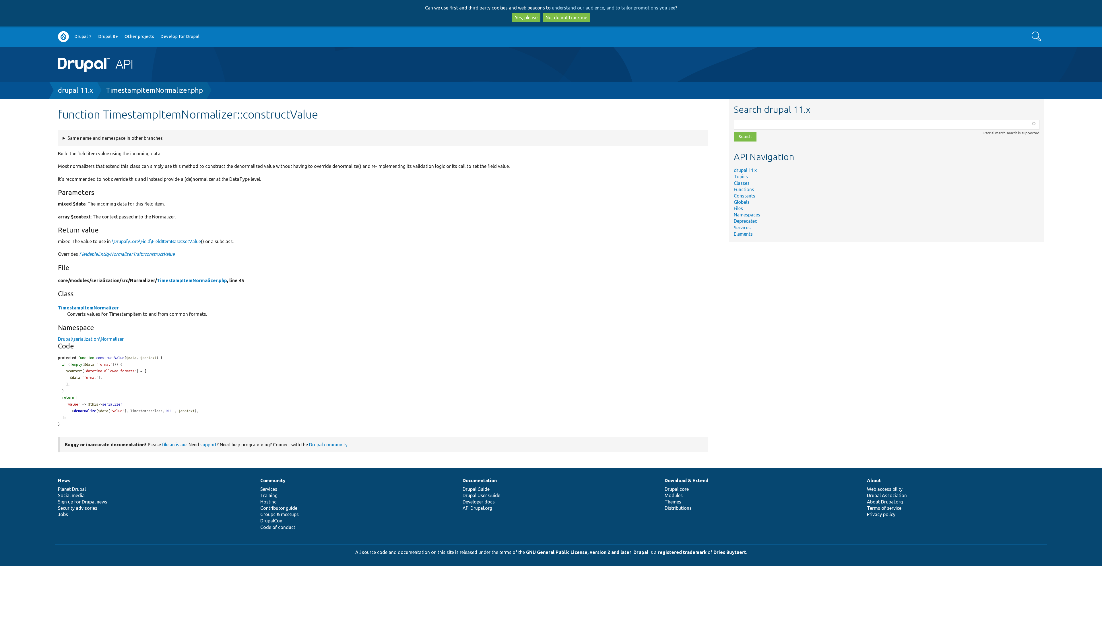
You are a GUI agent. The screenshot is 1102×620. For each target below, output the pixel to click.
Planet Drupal (72, 489)
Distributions (678, 508)
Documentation (480, 480)
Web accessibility (885, 489)
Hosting (268, 501)
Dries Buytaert (729, 552)
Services (742, 227)
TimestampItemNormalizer (88, 307)
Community (273, 480)
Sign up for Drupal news (82, 501)
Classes (742, 183)
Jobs (63, 514)
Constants (744, 195)
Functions (744, 189)
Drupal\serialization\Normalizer (91, 339)
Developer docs (479, 501)
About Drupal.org (885, 501)
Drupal (640, 552)
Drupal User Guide (481, 495)
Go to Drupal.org (63, 36)
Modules (674, 495)
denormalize (85, 411)
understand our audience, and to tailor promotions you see (613, 7)
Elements (743, 234)
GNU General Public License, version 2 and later (578, 552)
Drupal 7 (83, 36)
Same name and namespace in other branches (115, 138)
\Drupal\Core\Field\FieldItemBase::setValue (156, 241)
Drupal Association (887, 495)
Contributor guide (278, 508)
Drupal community (328, 444)
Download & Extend (686, 480)
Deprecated (746, 221)
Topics (741, 176)
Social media (71, 495)
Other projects (139, 36)
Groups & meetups (279, 514)
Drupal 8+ (108, 36)
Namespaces (747, 214)
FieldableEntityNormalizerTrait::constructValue (127, 254)
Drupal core (677, 489)
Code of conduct (277, 527)
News (64, 480)
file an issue (174, 444)
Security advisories (77, 508)
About (874, 480)
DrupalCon (271, 520)
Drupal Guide (476, 489)
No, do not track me (566, 17)
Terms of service (884, 508)
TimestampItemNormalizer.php (154, 90)
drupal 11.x (75, 90)
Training (269, 495)
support (208, 444)
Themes (673, 501)
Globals (742, 202)
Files (738, 208)
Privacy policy (881, 514)
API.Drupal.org (477, 508)
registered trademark (682, 552)
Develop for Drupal (179, 36)
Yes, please (526, 17)
